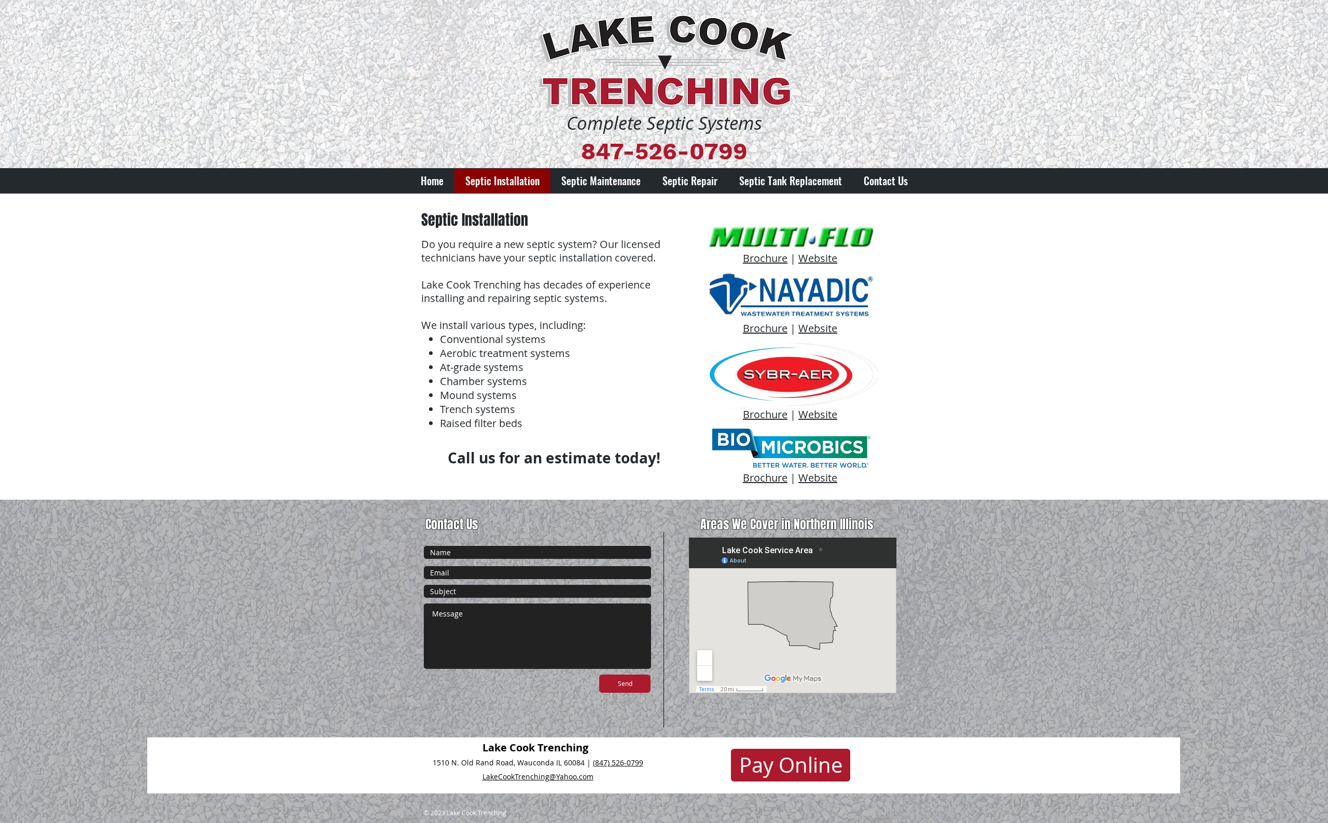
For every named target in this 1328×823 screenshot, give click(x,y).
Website (817, 258)
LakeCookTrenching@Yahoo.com (537, 776)
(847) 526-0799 (618, 762)
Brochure (765, 258)
